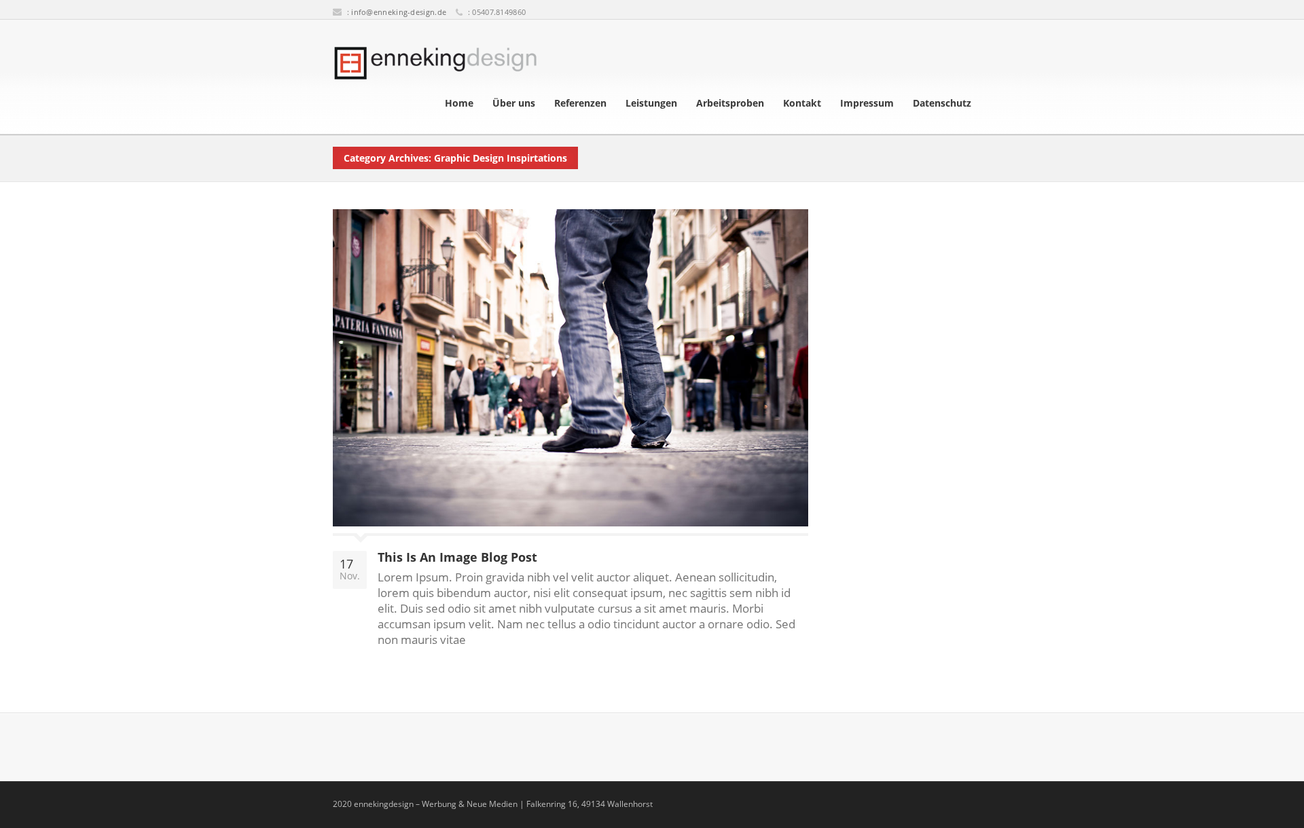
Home (459, 103)
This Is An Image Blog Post (457, 557)
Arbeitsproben (730, 103)
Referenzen (580, 103)
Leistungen (651, 103)
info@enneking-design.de (398, 12)
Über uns (513, 103)
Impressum (867, 103)
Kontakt (802, 103)
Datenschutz (942, 103)
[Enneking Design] (435, 63)
